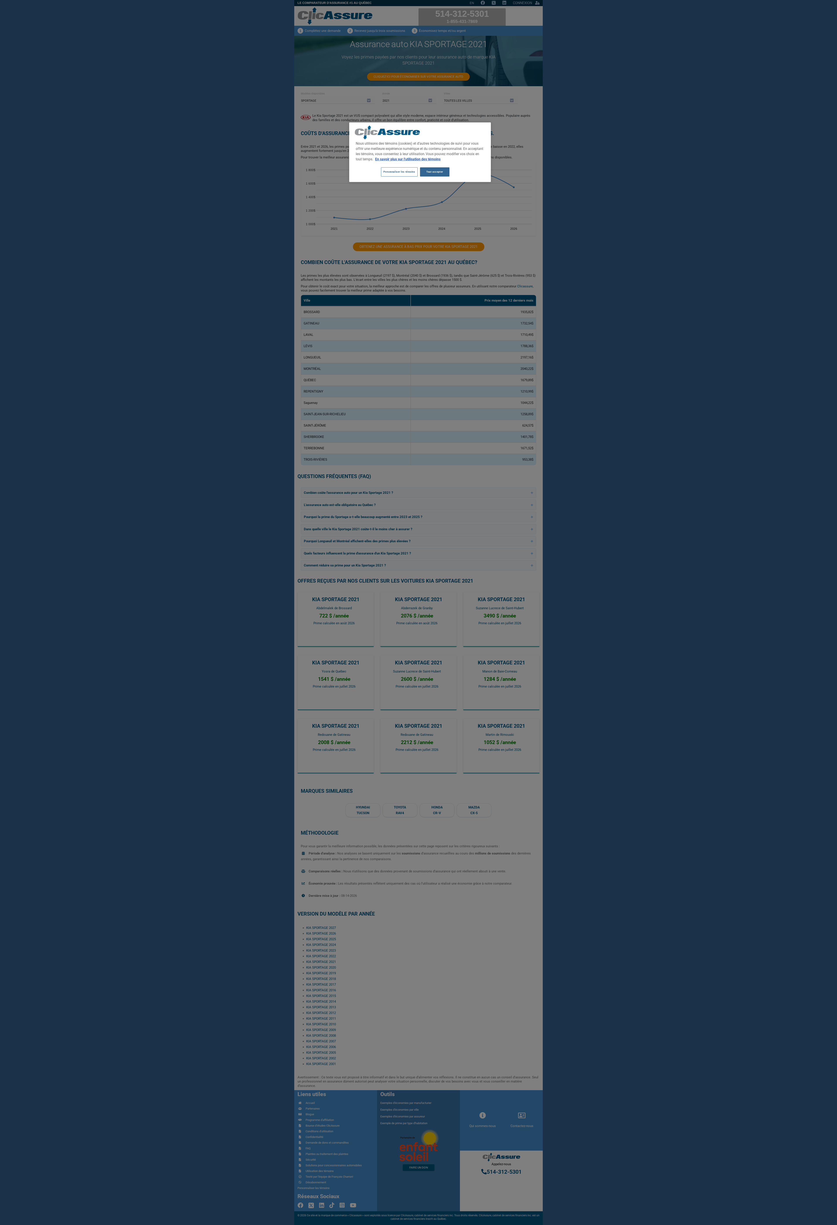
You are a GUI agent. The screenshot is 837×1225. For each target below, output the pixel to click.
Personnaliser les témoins (399, 171)
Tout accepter (434, 171)
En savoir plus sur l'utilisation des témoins (408, 159)
